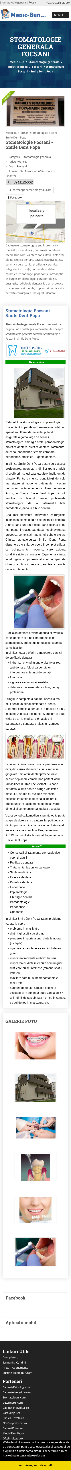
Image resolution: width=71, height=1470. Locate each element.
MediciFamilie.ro (13, 1433)
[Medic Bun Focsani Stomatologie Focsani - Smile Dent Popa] (35, 1047)
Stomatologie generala (44, 62)
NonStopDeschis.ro (15, 1423)
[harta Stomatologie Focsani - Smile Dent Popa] (35, 222)
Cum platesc (10, 1357)
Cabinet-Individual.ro (16, 1407)
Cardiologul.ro (12, 1412)
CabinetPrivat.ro (13, 1428)
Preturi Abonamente (15, 1367)
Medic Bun (17, 62)
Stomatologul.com (14, 1397)
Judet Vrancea (18, 66)
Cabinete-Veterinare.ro (17, 1392)
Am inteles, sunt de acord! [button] (35, 1465)
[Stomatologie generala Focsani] (35, 111)
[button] (60, 15)
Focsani (37, 66)
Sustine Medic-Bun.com (17, 1372)
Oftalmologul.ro (13, 1438)
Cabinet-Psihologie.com (17, 1387)
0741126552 (23, 182)
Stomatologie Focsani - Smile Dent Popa (29, 313)
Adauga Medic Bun (59, 2)
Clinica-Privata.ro (13, 1418)
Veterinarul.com (13, 1402)
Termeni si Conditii (14, 1362)
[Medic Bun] (24, 13)
